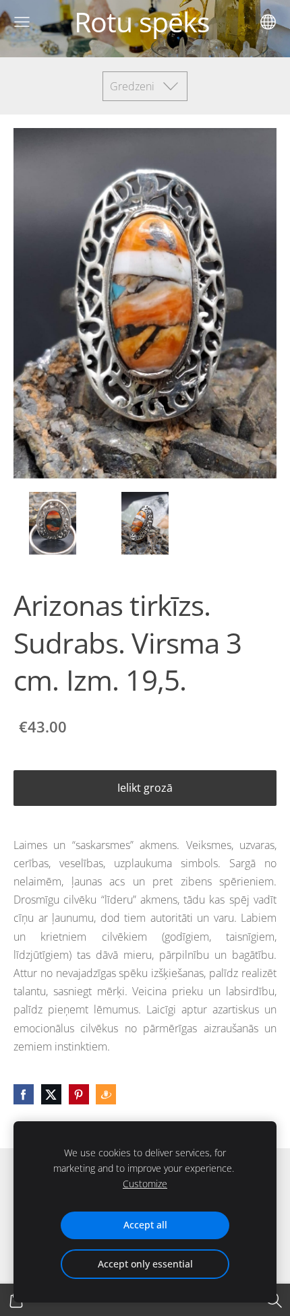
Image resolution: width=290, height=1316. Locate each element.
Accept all (145, 1224)
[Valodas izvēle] (268, 21)
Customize (145, 1183)
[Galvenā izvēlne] (21, 21)
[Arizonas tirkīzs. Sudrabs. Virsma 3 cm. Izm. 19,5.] (52, 523)
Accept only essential (145, 1263)
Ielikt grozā (145, 787)
